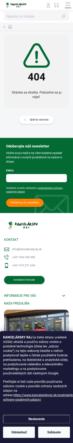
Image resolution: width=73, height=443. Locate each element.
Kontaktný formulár (24, 279)
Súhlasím (54, 432)
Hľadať (64, 16)
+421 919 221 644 (23, 265)
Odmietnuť (19, 432)
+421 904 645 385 (23, 257)
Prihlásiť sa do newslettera (24, 202)
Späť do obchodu (39, 119)
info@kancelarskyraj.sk (27, 249)
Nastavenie (36, 419)
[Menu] (68, 5)
